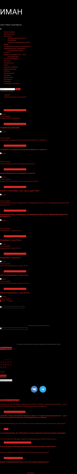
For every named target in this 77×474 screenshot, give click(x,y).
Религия (7, 71)
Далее (10, 301)
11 (3, 362)
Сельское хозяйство (11, 67)
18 (3, 365)
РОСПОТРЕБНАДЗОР (11, 59)
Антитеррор (8, 79)
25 (3, 367)
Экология (7, 61)
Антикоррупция (13, 57)
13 (8, 362)
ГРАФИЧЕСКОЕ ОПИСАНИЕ (10, 118)
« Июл (2, 372)
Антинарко (7, 81)
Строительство (9, 63)
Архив (6, 44)
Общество (7, 75)
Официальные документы (17, 38)
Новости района (9, 32)
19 (6, 365)
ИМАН (11, 11)
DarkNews (30, 473)
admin (4, 114)
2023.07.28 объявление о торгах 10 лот (14, 266)
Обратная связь (9, 34)
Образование (8, 77)
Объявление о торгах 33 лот (10, 248)
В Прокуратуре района (15, 50)
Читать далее (5, 116)
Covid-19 (7, 52)
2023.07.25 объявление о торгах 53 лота (14, 283)
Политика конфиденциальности (19, 42)
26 (6, 367)
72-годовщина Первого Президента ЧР (18, 46)
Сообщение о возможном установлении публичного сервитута (23, 140)
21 (10, 365)
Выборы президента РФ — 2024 (15, 55)
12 (6, 362)
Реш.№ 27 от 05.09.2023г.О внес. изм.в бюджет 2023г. (19, 181)
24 (1, 367)
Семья (6, 429)
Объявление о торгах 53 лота (11, 231)
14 (10, 362)
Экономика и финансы (12, 83)
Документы (8, 36)
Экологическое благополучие (14, 412)
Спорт (6, 65)
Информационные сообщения (14, 48)
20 (8, 365)
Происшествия (9, 73)
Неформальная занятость (13, 458)
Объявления (12, 40)
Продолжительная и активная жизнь (17, 443)
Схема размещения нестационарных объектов (17, 164)
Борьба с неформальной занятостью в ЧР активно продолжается (24, 452)
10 (1, 362)
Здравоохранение (10, 69)
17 (7, 301)
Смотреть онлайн (7, 91)
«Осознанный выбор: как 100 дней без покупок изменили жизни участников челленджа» (33, 423)
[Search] (0, 87)
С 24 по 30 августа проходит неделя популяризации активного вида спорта (28, 439)
